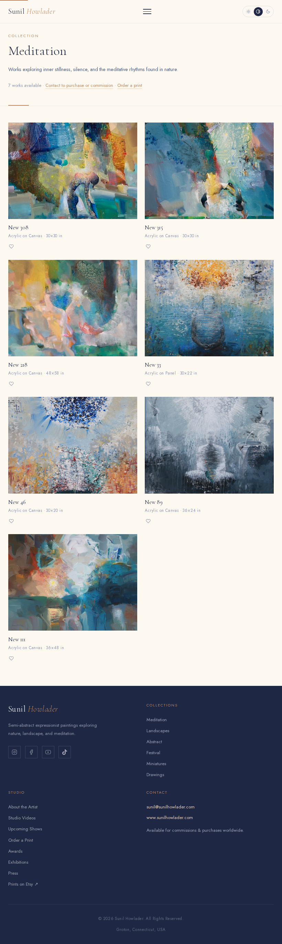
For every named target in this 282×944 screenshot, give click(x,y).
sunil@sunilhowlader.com (171, 807)
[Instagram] (14, 752)
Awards (15, 851)
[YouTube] (48, 752)
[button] (72, 187)
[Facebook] (31, 752)
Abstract (154, 741)
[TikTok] (64, 752)
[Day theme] (248, 11)
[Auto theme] (258, 11)
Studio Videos (21, 818)
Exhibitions (18, 862)
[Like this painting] (11, 246)
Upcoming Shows (25, 829)
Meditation (157, 719)
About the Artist (22, 807)
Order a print (129, 85)
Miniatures (156, 763)
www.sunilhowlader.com (170, 817)
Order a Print (20, 840)
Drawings (155, 774)
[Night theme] (267, 11)
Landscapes (158, 730)
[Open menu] (147, 11)
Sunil (31, 11)
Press (13, 873)
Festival (153, 752)
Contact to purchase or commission (79, 85)
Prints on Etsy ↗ (23, 884)
